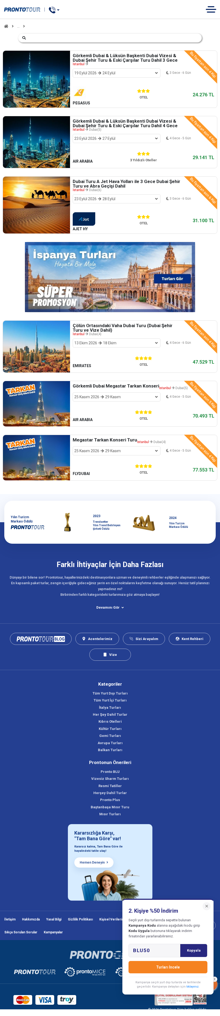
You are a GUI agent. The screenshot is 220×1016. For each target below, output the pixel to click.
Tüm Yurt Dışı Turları (110, 693)
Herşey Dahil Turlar (110, 793)
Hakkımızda (31, 919)
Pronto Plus (110, 800)
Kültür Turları (110, 729)
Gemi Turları (110, 736)
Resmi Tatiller (110, 786)
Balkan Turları (110, 750)
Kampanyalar (53, 932)
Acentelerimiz (100, 639)
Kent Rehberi (192, 639)
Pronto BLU (110, 772)
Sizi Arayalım (146, 639)
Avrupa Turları (110, 743)
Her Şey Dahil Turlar (110, 714)
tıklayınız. (192, 986)
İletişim (10, 919)
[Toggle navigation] (213, 9)
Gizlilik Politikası (80, 919)
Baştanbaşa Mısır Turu (110, 807)
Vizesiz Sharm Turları (110, 779)
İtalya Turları (110, 708)
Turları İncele (168, 967)
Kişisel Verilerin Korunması (120, 919)
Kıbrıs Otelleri (110, 721)
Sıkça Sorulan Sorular (20, 932)
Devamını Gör (108, 607)
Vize (113, 655)
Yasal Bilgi (53, 919)
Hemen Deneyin (92, 862)
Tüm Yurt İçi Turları (110, 700)
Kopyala (194, 950)
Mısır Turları (110, 814)
